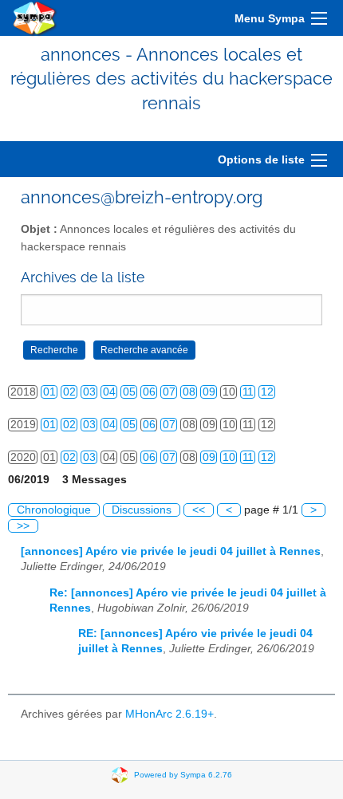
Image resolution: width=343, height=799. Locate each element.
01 (49, 392)
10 (229, 457)
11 (248, 392)
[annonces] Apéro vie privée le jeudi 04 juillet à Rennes (171, 551)
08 (189, 392)
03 (89, 392)
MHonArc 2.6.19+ (169, 714)
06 (149, 392)
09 (209, 392)
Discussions (142, 510)
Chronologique (54, 510)
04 (109, 392)
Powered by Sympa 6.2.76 (183, 773)
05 (129, 392)
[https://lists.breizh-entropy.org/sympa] (35, 18)
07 (169, 392)
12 (267, 392)
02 (69, 392)
